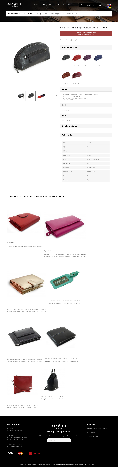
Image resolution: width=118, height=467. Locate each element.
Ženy (50, 5)
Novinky (36, 5)
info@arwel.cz (91, 432)
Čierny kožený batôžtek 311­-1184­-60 (52, 399)
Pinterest (76, 40)
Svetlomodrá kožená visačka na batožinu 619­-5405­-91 (65, 303)
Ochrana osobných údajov (17, 446)
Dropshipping (13, 435)
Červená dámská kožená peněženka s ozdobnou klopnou (24, 246)
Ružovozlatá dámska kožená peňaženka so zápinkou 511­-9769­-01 (26, 312)
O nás (11, 428)
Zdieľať (67, 40)
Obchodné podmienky (16, 444)
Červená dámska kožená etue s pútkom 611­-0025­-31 (23, 408)
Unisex (57, 5)
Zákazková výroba (14, 433)
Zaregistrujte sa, (83, 34)
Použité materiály (14, 442)
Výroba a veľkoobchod (16, 430)
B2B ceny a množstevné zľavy (18, 437)
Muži (43, 5)
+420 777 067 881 (92, 436)
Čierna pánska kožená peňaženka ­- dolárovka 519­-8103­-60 (24, 361)
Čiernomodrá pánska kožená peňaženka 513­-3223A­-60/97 (61, 361)
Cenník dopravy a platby (16, 439)
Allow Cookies (91, 464)
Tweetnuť (71, 40)
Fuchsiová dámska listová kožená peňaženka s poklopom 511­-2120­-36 (65, 256)
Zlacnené (66, 5)
